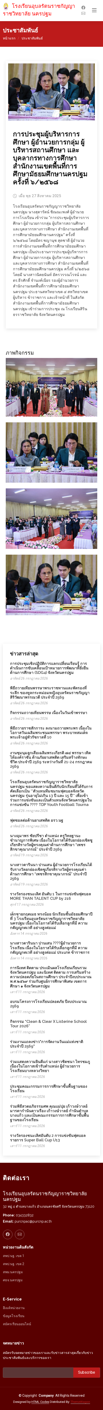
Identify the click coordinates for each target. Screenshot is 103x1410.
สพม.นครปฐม (13, 1272)
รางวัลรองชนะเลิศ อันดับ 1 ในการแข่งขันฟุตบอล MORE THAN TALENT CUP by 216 (50, 896)
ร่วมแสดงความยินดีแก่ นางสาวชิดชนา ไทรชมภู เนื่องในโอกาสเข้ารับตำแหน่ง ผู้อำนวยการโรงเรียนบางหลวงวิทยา (50, 1066)
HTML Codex (40, 1402)
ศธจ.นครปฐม (13, 1280)
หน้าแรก (9, 38)
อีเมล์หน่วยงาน (14, 1308)
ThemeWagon (80, 1402)
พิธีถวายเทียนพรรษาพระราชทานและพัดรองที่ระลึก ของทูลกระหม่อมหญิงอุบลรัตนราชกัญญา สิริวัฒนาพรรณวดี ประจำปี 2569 (50, 692)
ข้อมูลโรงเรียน (13, 1316)
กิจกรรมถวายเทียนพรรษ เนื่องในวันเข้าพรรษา (48, 712)
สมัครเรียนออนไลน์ (17, 1324)
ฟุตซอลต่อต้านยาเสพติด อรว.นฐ (36, 820)
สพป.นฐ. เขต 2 (13, 1264)
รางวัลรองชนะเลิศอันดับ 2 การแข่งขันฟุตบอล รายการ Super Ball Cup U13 (48, 1137)
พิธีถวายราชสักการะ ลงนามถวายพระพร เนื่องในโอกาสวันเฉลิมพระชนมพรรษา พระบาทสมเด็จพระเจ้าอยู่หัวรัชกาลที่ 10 (51, 732)
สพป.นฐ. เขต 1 (13, 1256)
